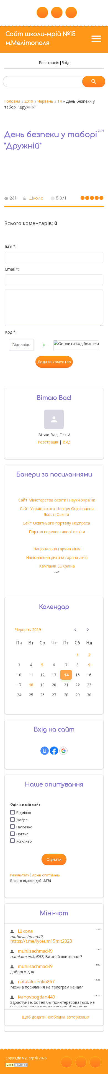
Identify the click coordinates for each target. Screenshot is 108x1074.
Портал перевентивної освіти (57, 531)
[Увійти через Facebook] (54, 751)
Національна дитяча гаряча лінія (57, 557)
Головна (12, 101)
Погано (22, 834)
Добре (21, 820)
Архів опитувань (46, 875)
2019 (28, 101)
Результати (20, 875)
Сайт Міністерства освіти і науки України (56, 500)
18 (31, 684)
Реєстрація (49, 62)
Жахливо (24, 841)
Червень (45, 101)
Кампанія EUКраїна (57, 566)
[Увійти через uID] (44, 751)
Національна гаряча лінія (56, 548)
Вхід (65, 62)
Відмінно (23, 813)
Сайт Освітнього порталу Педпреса (57, 523)
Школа (36, 198)
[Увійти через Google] (63, 751)
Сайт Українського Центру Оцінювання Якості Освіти (57, 511)
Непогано (24, 827)
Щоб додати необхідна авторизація (55, 1017)
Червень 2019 (28, 629)
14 (59, 101)
